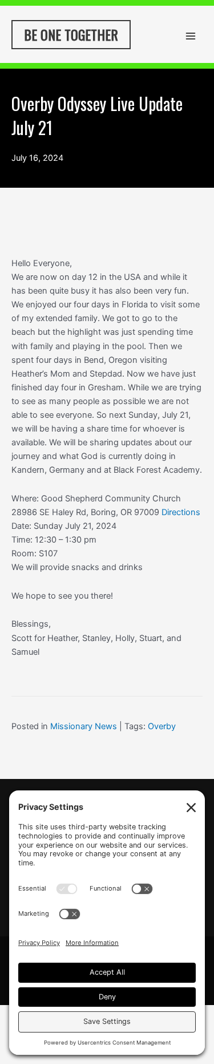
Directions (180, 512)
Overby (162, 726)
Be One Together (71, 34)
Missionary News (83, 726)
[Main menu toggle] (191, 36)
